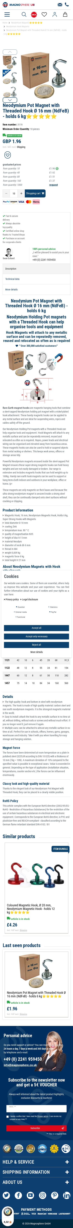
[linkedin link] (66, 1195)
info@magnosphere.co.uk (20, 1065)
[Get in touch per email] (60, 5)
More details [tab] (11, 289)
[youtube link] (30, 1195)
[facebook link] (18, 1195)
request (53, 184)
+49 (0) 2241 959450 (44, 259)
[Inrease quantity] (21, 193)
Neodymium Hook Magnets (17, 26)
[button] (10, 100)
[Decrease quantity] (6, 193)
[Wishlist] (44, 15)
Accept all (36, 627)
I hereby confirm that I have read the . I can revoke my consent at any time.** (35, 1117)
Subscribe (35, 1128)
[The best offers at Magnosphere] (34, 15)
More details (36, 652)
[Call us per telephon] (66, 5)
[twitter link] (6, 1195)
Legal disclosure (30, 599)
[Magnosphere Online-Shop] (19, 4)
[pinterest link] (54, 1195)
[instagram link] (42, 1195)
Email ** (12, 1107)
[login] (54, 15)
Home (4, 23)
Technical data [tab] (12, 279)
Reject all (36, 644)
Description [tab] (10, 268)
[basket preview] (65, 15)
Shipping (21, 147)
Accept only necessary (36, 636)
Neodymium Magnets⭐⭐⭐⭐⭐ (27, 23)
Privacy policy (12, 599)
